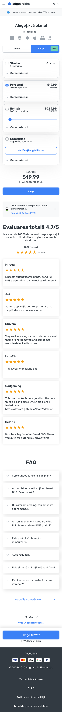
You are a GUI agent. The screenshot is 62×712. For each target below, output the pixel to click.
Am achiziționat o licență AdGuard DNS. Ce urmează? (32, 490)
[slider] (10, 119)
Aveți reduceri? (21, 554)
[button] (17, 49)
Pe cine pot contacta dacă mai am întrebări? (32, 582)
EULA (31, 688)
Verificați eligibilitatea (31, 150)
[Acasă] (19, 4)
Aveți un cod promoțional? (31, 622)
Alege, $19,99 (31, 635)
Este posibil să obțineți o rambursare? (26, 540)
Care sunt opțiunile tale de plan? (31, 475)
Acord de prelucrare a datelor (31, 706)
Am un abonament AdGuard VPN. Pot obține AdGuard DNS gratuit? (32, 523)
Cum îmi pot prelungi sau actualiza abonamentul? (32, 506)
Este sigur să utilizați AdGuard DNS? (33, 567)
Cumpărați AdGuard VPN (23, 213)
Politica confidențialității (31, 697)
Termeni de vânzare (31, 679)
